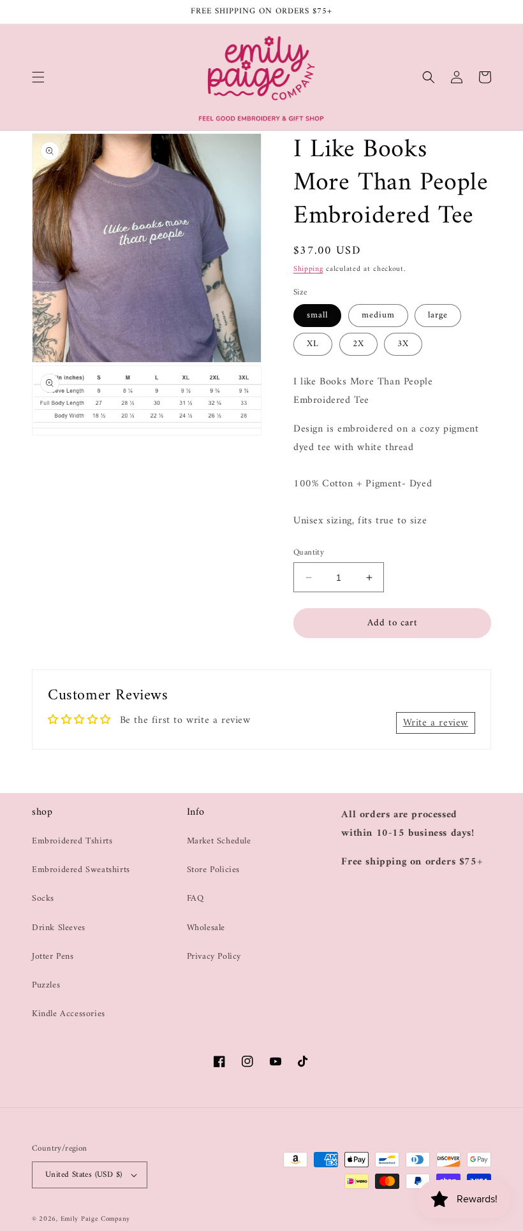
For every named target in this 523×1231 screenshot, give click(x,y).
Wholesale (206, 928)
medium (378, 315)
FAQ (195, 899)
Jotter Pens (53, 957)
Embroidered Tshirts (72, 841)
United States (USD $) (83, 1174)
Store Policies (213, 870)
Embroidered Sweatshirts (81, 870)
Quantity (308, 552)
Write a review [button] (435, 723)
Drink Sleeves (58, 928)
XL (313, 344)
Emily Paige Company (95, 1219)
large (438, 315)
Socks (43, 899)
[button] (38, 77)
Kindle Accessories (68, 1014)
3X (403, 344)
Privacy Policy (214, 957)
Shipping (308, 269)
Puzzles (46, 985)
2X (358, 344)
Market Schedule (219, 841)
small (317, 315)
